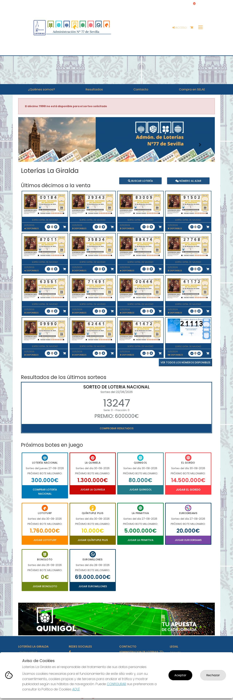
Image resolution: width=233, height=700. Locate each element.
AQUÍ (76, 689)
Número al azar (189, 181)
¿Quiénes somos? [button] (41, 89)
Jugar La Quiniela (92, 489)
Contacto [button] (140, 89)
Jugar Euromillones (92, 586)
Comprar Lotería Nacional (45, 491)
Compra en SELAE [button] (192, 89)
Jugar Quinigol (140, 489)
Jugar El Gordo (188, 490)
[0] (193, 28)
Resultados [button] (94, 89)
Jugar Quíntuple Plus (93, 540)
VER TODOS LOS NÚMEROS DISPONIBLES (185, 362)
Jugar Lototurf (44, 540)
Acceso (181, 27)
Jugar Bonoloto (45, 586)
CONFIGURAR (116, 684)
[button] (33, 144)
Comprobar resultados (116, 428)
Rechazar (213, 675)
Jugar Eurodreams (188, 540)
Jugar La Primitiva (140, 540)
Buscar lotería (142, 181)
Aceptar (180, 675)
